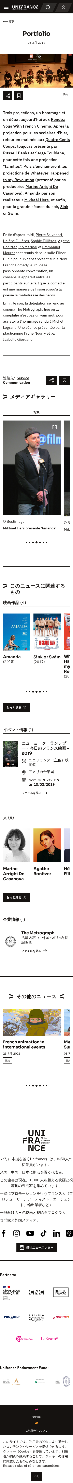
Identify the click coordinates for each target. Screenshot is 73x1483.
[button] (55, 427)
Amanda (32, 193)
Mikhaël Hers (36, 200)
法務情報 (36, 1416)
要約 (65, 94)
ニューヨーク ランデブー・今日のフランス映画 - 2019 (45, 748)
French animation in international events (24, 1045)
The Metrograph (29, 309)
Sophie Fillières (43, 240)
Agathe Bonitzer (42, 871)
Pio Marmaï (27, 247)
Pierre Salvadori (49, 234)
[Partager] (7, 95)
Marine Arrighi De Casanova (13, 873)
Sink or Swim (47, 657)
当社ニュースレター (40, 1247)
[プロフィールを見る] (63, 7)
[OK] (36, 1476)
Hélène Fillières (16, 240)
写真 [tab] (36, 412)
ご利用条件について (36, 1430)
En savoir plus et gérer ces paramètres (31, 1465)
